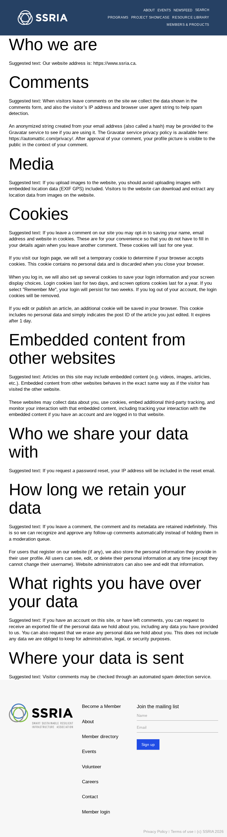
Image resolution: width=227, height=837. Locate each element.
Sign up (148, 744)
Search (202, 10)
